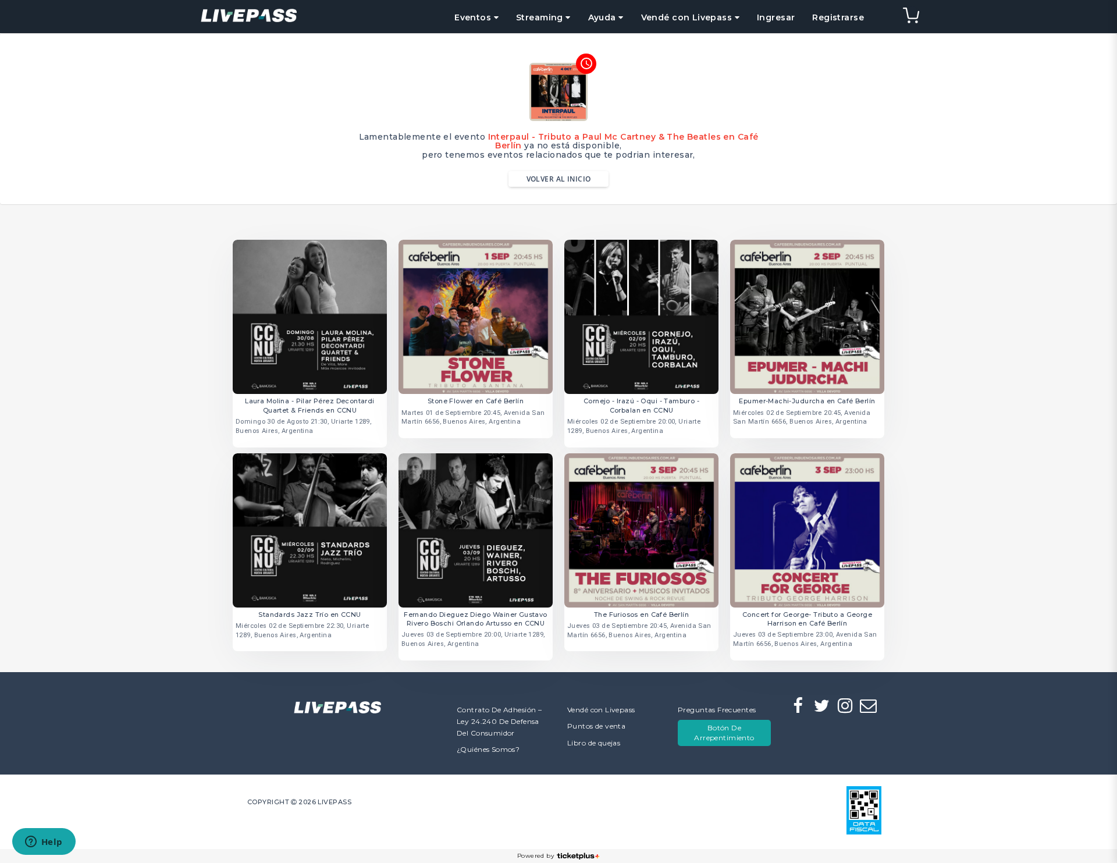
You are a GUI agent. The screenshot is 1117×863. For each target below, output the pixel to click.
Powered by (535, 856)
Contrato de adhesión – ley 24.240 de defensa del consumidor (499, 721)
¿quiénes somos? (488, 749)
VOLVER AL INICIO (559, 179)
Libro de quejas (593, 742)
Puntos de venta (596, 726)
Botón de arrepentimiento (724, 732)
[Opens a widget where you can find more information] (44, 842)
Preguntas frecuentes (717, 709)
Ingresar (776, 17)
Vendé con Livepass (601, 709)
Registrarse (838, 17)
